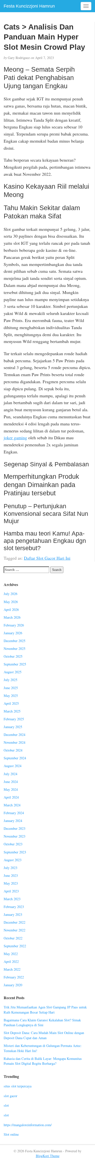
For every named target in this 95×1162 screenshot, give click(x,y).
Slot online (11, 1134)
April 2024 (11, 797)
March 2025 (12, 711)
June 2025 (11, 687)
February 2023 (14, 906)
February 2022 (14, 977)
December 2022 (14, 922)
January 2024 (13, 820)
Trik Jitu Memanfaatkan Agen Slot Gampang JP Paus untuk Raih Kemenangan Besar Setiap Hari (45, 1010)
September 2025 (15, 664)
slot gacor (10, 1096)
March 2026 (12, 617)
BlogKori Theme (47, 1155)
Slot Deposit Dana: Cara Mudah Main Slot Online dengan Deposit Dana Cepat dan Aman (44, 1035)
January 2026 (13, 633)
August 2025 (12, 672)
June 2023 (11, 875)
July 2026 (10, 593)
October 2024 (13, 750)
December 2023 (14, 828)
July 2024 (10, 773)
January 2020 (13, 985)
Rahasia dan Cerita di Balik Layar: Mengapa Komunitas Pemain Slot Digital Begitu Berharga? (43, 1061)
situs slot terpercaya (17, 1086)
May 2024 (11, 789)
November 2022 (14, 930)
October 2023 (13, 844)
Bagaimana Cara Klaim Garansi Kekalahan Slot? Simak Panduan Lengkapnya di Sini (42, 1022)
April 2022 (11, 961)
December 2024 (14, 734)
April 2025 (11, 703)
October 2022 (13, 938)
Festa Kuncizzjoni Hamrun (29, 6)
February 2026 (14, 625)
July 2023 (10, 867)
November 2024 (14, 742)
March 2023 (12, 899)
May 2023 (11, 883)
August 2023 (12, 860)
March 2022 (12, 969)
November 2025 (14, 648)
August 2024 (12, 765)
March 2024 (12, 805)
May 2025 (11, 695)
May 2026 (11, 601)
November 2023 (14, 836)
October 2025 (13, 656)
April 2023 (11, 891)
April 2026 (11, 609)
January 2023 (13, 914)
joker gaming (15, 437)
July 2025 (10, 679)
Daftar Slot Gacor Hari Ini (47, 558)
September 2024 (15, 758)
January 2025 (13, 726)
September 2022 (15, 946)
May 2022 (11, 953)
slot (6, 1105)
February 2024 (14, 812)
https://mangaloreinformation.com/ (28, 1125)
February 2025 (14, 719)
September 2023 (15, 852)
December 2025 (14, 640)
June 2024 (11, 781)
